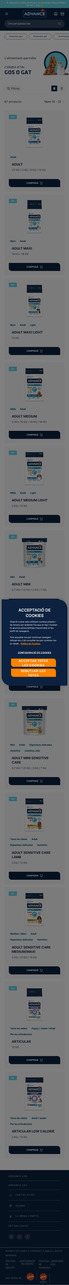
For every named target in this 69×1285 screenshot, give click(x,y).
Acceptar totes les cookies (33, 663)
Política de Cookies (30, 643)
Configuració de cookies (34, 652)
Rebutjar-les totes (33, 673)
